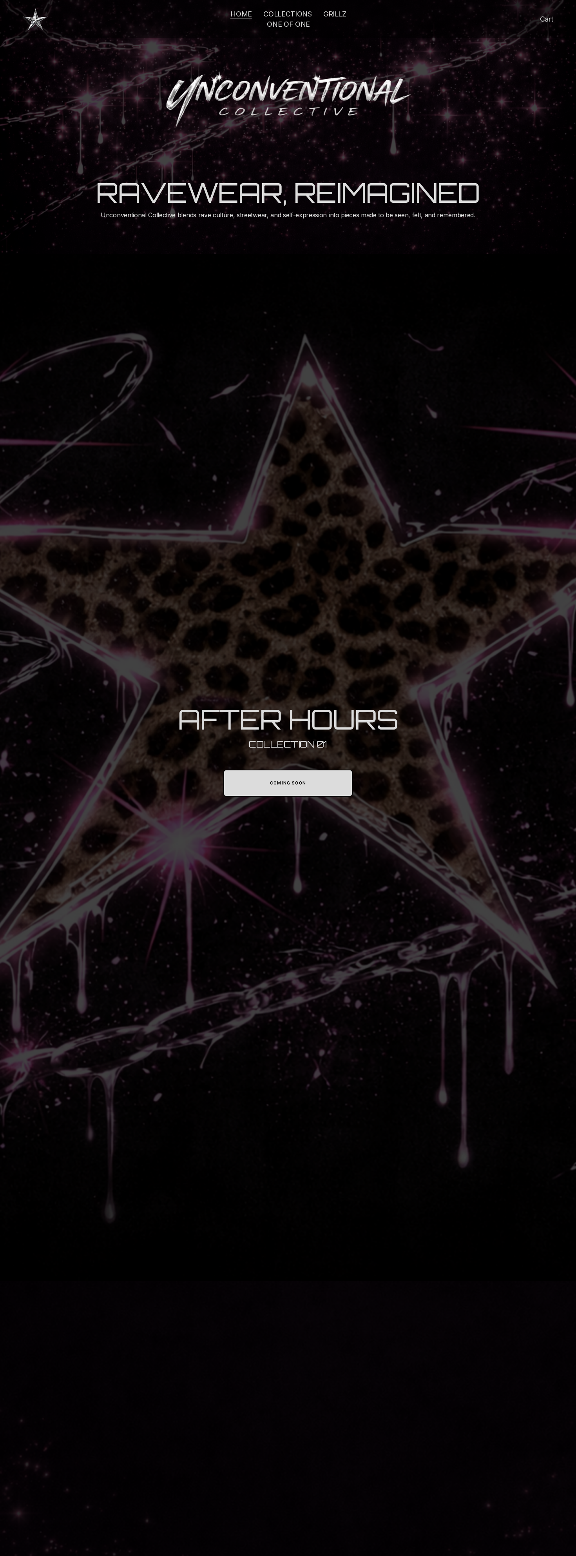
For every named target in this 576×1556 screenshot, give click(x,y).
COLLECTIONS (287, 14)
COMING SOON (288, 783)
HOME (241, 14)
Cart (546, 19)
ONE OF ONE (288, 24)
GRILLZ (334, 14)
